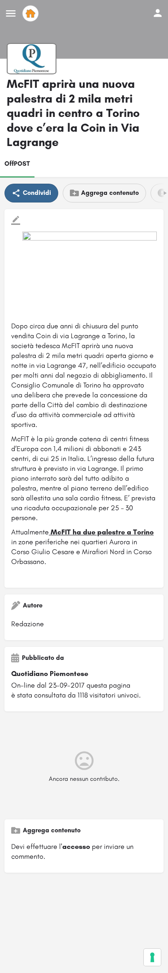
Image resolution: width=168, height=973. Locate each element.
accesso (76, 846)
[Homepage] (32, 13)
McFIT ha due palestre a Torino (101, 532)
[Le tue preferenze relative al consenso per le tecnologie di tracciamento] (152, 957)
